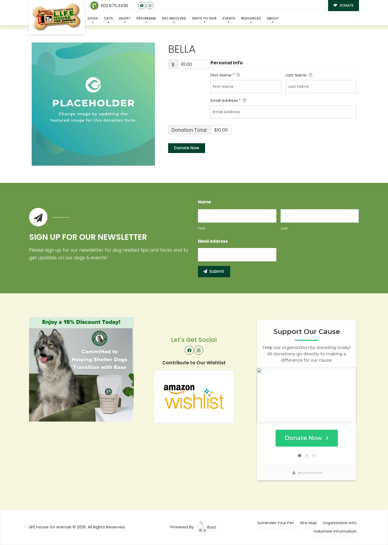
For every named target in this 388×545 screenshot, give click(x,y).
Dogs (93, 18)
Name (204, 202)
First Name (222, 75)
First (201, 228)
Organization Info (340, 522)
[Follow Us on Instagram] (150, 5)
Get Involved (174, 18)
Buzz (211, 527)
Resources (251, 18)
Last (284, 228)
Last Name (297, 75)
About (273, 18)
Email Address (226, 100)
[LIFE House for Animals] (56, 17)
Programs (146, 18)
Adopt (125, 18)
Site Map (308, 522)
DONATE (346, 5)
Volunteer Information (335, 531)
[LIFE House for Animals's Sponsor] (81, 369)
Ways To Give (204, 18)
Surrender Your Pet (275, 522)
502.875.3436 (114, 6)
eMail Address (213, 241)
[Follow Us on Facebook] (142, 5)
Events (229, 18)
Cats (108, 18)
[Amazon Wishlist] (194, 396)
